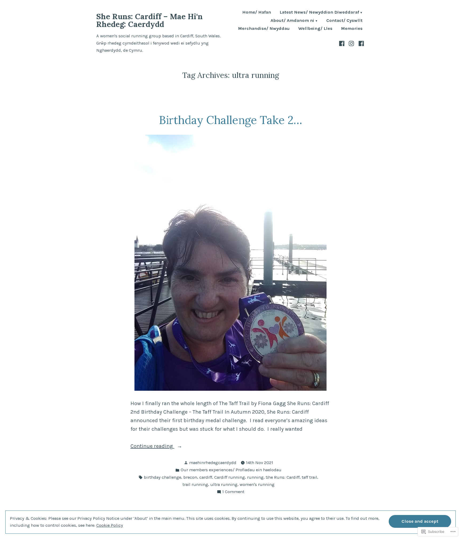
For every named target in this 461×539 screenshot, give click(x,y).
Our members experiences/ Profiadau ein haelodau (231, 469)
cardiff (205, 477)
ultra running (223, 484)
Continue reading (152, 446)
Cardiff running (229, 477)
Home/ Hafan (256, 13)
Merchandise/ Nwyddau (264, 28)
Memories (352, 28)
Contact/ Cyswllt (344, 21)
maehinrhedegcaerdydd (212, 462)
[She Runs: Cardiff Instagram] (351, 43)
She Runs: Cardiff (283, 477)
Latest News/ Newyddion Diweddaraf (319, 13)
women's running (257, 484)
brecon (190, 477)
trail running (195, 484)
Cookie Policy (109, 525)
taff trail (309, 477)
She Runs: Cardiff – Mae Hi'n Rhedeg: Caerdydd (149, 20)
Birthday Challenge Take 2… (230, 120)
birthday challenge (162, 477)
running (255, 477)
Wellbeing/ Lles (315, 28)
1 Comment (233, 492)
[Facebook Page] (360, 43)
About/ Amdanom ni (292, 21)
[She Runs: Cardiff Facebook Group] (342, 43)
